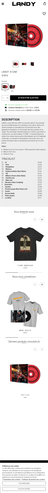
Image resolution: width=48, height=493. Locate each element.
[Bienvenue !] (24, 3)
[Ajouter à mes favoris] (44, 13)
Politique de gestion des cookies (33, 479)
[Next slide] (42, 219)
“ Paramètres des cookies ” (11, 479)
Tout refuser (24, 483)
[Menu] (3, 4)
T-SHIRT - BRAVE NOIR (25, 267)
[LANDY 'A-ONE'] (16, 64)
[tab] (12, 272)
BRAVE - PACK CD (25, 331)
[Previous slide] (35, 219)
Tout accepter (24, 489)
